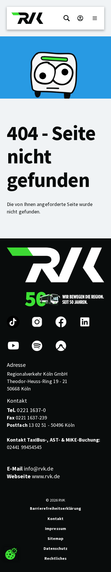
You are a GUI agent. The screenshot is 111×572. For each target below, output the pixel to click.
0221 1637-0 (26, 409)
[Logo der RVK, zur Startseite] (27, 18)
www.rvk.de (33, 476)
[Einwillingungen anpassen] (11, 554)
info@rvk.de (30, 468)
